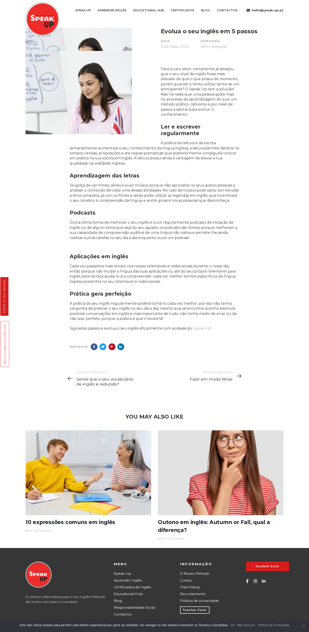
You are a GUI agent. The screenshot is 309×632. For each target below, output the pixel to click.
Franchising (190, 587)
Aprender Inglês (128, 580)
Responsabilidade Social (134, 607)
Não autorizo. (246, 625)
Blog (118, 600)
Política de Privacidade (274, 625)
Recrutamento (193, 594)
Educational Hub (128, 594)
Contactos (122, 614)
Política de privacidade (199, 600)
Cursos (186, 580)
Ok (233, 625)
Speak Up (201, 328)
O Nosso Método (194, 573)
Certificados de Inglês (132, 587)
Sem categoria (214, 46)
